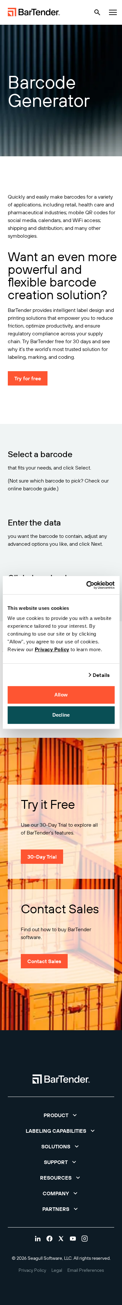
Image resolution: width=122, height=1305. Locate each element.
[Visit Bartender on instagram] (84, 1238)
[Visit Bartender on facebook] (49, 1238)
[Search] (97, 12)
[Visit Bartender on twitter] (61, 1238)
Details (101, 675)
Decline (61, 715)
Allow (61, 694)
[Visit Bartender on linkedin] (37, 1238)
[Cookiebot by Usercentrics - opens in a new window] (87, 585)
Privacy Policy (52, 649)
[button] (61, 1115)
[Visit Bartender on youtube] (73, 1238)
